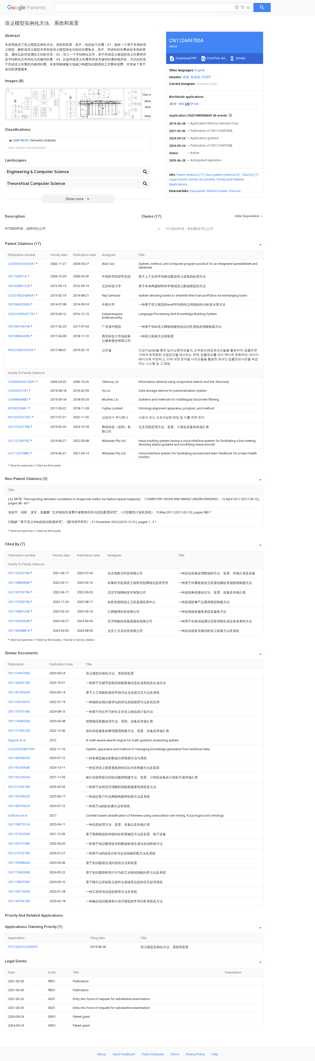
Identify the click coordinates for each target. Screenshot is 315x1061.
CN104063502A (19, 304)
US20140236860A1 (22, 295)
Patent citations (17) (190, 175)
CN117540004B (19, 872)
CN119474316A (19, 901)
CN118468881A (19, 630)
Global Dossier (216, 191)
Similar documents (202, 179)
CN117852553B (19, 882)
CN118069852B (19, 758)
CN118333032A (19, 806)
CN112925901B (19, 702)
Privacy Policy (195, 1054)
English (200, 70)
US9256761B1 (18, 390)
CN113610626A (19, 777)
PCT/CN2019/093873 (22, 947)
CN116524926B (19, 621)
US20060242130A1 (22, 382)
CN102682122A (19, 286)
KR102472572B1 (20, 417)
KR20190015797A (21, 350)
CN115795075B (19, 602)
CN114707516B (19, 711)
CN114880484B (19, 582)
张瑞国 (195, 77)
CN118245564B (19, 767)
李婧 (186, 77)
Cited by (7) (250, 175)
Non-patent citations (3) (223, 175)
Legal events (178, 179)
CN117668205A (19, 721)
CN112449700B (19, 673)
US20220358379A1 (21, 749)
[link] (32, 140)
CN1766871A (17, 276)
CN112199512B (19, 730)
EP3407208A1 (18, 408)
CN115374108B (19, 843)
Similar (240, 58)
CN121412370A (19, 853)
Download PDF (186, 58)
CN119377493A (19, 891)
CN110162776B (19, 427)
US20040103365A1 (22, 264)
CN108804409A (19, 336)
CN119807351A (19, 824)
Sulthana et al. (18, 815)
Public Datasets (153, 1054)
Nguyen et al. (17, 740)
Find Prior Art (215, 58)
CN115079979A (19, 592)
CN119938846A (19, 863)
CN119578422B (19, 796)
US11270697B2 (19, 441)
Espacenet (197, 191)
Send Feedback (124, 1054)
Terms (175, 1054)
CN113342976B (19, 573)
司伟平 (206, 77)
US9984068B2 (18, 399)
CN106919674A (19, 326)
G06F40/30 (21, 140)
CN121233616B (19, 787)
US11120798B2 (19, 453)
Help (214, 1054)
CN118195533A (19, 692)
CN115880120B (19, 611)
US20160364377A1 (22, 314)
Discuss (234, 191)
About (101, 1054)
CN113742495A (19, 834)
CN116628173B (19, 683)
